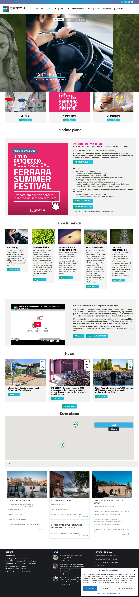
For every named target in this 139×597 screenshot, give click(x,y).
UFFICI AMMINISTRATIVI (61, 501)
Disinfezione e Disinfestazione (67, 248)
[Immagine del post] (55, 557)
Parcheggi (12, 247)
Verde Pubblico (41, 247)
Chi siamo (26, 116)
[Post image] (25, 102)
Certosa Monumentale (119, 248)
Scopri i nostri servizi (49, 79)
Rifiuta (105, 588)
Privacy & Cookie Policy (113, 593)
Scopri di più (24, 120)
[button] (135, 570)
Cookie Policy (101, 593)
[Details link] (17, 236)
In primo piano (69, 116)
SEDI (114, 425)
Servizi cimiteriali (95, 247)
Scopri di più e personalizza (125, 588)
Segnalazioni (113, 116)
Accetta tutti (90, 588)
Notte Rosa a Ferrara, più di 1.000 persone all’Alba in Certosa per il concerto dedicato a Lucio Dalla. (114, 390)
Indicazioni (40, 529)
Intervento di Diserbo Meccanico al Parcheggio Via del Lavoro (23, 389)
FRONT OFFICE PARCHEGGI (20, 501)
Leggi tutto (12, 394)
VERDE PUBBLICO (54, 75)
